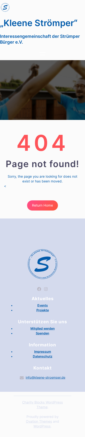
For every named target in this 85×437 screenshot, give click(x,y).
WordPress (42, 426)
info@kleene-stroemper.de (45, 377)
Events (42, 305)
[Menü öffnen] (42, 54)
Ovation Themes (39, 421)
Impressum (42, 352)
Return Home (42, 205)
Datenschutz (42, 356)
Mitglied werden (42, 328)
